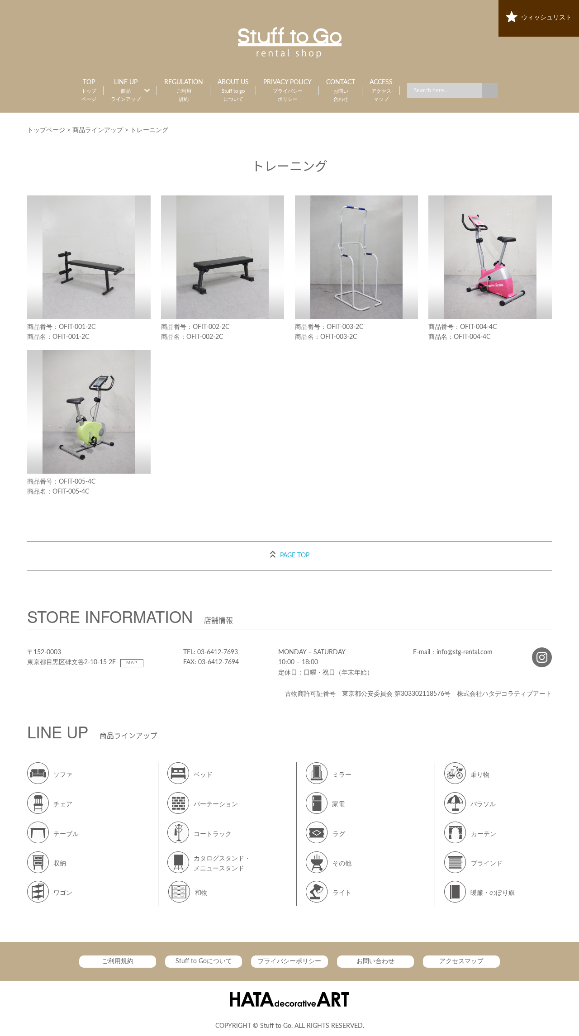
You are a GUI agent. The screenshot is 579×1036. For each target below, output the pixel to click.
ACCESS (381, 90)
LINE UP (126, 90)
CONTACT (340, 90)
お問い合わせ (375, 961)
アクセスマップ (461, 961)
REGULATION (183, 90)
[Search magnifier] (490, 90)
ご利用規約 (117, 961)
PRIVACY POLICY (287, 90)
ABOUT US (233, 90)
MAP (132, 663)
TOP (88, 90)
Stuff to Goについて (204, 961)
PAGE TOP (294, 555)
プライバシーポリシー (289, 961)
